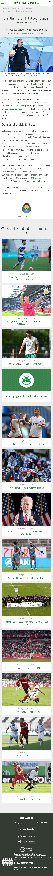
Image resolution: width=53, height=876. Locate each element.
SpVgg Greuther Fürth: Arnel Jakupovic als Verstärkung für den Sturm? (26, 278)
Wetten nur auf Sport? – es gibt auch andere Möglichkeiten (26, 533)
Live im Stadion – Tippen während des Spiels (26, 488)
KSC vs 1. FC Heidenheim (26, 755)
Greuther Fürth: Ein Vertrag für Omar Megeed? (26, 363)
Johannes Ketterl (29, 216)
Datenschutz (31, 822)
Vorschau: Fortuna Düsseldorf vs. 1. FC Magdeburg (26, 668)
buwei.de (17, 857)
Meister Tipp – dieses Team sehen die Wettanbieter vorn (26, 623)
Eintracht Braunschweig (12, 109)
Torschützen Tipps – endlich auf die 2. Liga (27, 444)
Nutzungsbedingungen (14, 822)
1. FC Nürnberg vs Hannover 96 (26, 711)
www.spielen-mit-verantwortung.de (33, 857)
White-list (17, 869)
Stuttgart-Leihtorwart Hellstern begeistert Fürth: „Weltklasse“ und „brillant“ (26, 322)
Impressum (43, 822)
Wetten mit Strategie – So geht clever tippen (26, 578)
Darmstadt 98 (38, 178)
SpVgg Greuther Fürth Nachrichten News (18, 9)
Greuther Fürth (37, 84)
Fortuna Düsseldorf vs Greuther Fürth (26, 799)
